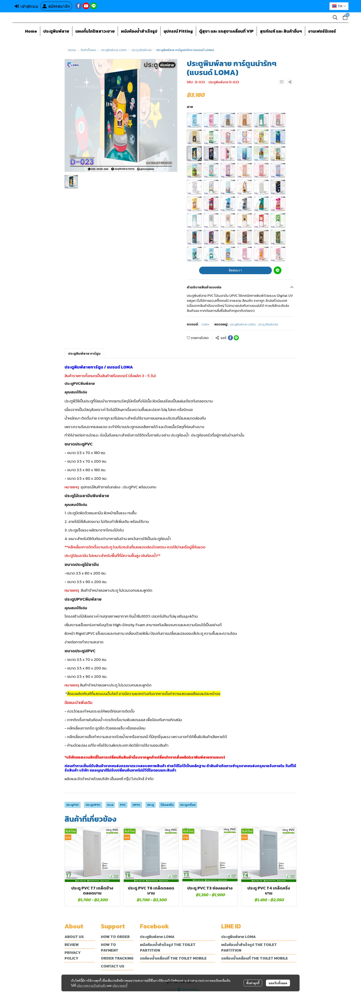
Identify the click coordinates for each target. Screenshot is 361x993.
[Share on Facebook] (230, 337)
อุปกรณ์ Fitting (178, 31)
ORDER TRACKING (117, 958)
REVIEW (72, 944)
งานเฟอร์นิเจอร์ (322, 31)
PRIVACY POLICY (73, 955)
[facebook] (78, 6)
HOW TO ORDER (115, 936)
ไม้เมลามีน (167, 805)
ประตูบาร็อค (188, 805)
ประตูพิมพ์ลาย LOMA (114, 50)
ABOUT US (74, 936)
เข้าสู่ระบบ (29, 6)
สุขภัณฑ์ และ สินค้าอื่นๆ (281, 31)
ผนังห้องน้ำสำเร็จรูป (139, 31)
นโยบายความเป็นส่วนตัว (91, 985)
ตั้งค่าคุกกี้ (252, 983)
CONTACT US (112, 966)
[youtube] (86, 6)
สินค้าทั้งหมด (88, 50)
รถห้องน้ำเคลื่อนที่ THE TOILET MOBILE (173, 958)
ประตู (150, 805)
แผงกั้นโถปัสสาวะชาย (95, 31)
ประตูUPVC (93, 805)
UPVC (136, 805)
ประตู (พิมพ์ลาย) (141, 50)
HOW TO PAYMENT (109, 947)
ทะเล (110, 805)
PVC (123, 805)
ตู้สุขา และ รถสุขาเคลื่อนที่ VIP (226, 31)
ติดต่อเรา (235, 270)
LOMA (205, 324)
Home (31, 31)
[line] (93, 6)
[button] (338, 6)
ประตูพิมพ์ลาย (56, 31)
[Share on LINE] (236, 337)
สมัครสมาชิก (59, 6)
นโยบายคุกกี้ (119, 985)
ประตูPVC (72, 805)
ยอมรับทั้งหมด (278, 983)
